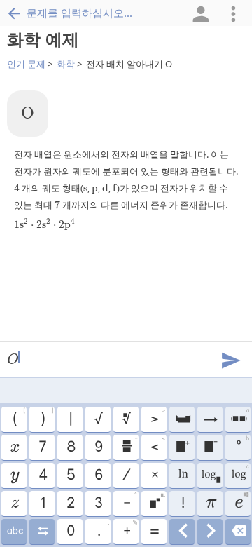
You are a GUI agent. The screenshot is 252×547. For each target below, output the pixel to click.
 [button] (210, 419)
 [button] (14, 504)
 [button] (42, 532)
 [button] (128, 445)
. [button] (103, 529)
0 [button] (70, 532)
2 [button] (70, 504)
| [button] (70, 419)
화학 (66, 64)
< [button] (157, 445)
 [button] (182, 447)
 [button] (239, 473)
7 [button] (42, 447)
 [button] (182, 419)
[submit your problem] (230, 359)
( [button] (19, 417)
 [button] (238, 532)
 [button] (14, 447)
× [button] (154, 475)
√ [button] (98, 419)
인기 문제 (26, 64)
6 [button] (98, 475)
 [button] (182, 475)
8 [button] (70, 447)
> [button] (157, 417)
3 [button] (98, 504)
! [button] (182, 504)
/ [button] (126, 475)
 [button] (157, 501)
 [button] (126, 419)
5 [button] (70, 475)
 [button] (182, 532)
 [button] (210, 475)
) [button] (47, 417)
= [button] (154, 532)
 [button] (242, 501)
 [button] (14, 475)
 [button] (210, 447)
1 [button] (42, 504)
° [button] (242, 445)
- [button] (130, 501)
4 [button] (42, 475)
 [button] (240, 417)
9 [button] (98, 447)
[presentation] (27, 113)
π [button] (210, 504)
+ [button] (130, 529)
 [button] (14, 532)
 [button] (210, 532)
